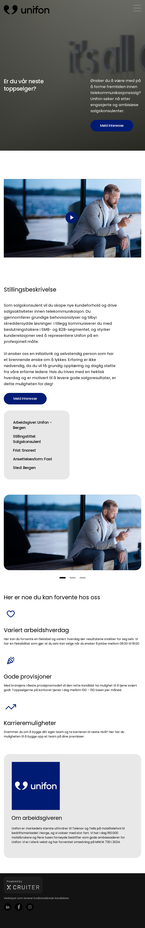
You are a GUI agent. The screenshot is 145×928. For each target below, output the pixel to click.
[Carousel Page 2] (72, 578)
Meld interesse (112, 125)
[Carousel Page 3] (82, 578)
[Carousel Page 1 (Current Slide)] (62, 578)
